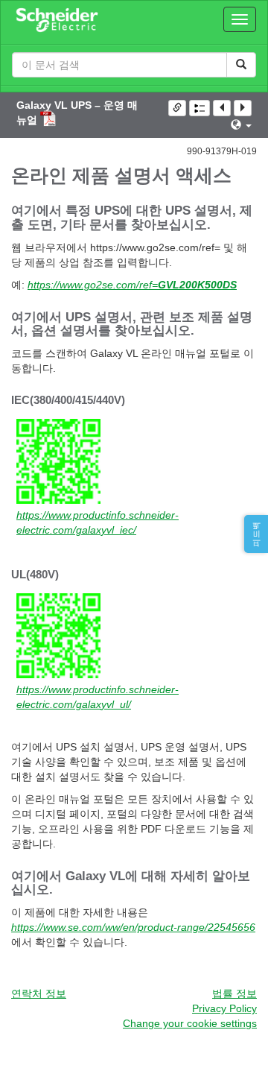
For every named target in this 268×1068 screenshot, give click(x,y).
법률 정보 (234, 993)
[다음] (243, 108)
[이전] (222, 108)
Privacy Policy (224, 1008)
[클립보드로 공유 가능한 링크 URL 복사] (177, 108)
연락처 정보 (38, 993)
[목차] (199, 108)
